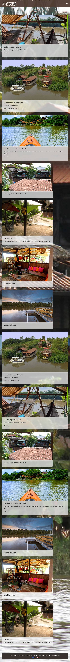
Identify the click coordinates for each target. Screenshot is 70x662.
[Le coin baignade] (27, 306)
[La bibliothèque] (27, 264)
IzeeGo (45, 655)
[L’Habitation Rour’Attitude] (35, 80)
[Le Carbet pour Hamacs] (35, 29)
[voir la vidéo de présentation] (11, 108)
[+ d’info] (6, 53)
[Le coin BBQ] (27, 218)
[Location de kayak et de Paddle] (35, 130)
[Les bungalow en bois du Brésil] (27, 177)
